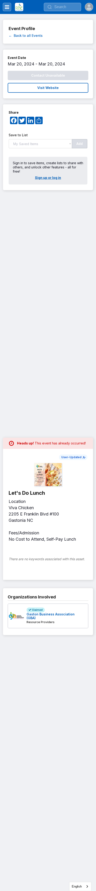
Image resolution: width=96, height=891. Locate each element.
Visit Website (48, 88)
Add (79, 144)
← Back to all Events (26, 36)
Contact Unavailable (48, 75)
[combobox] (80, 886)
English (77, 886)
